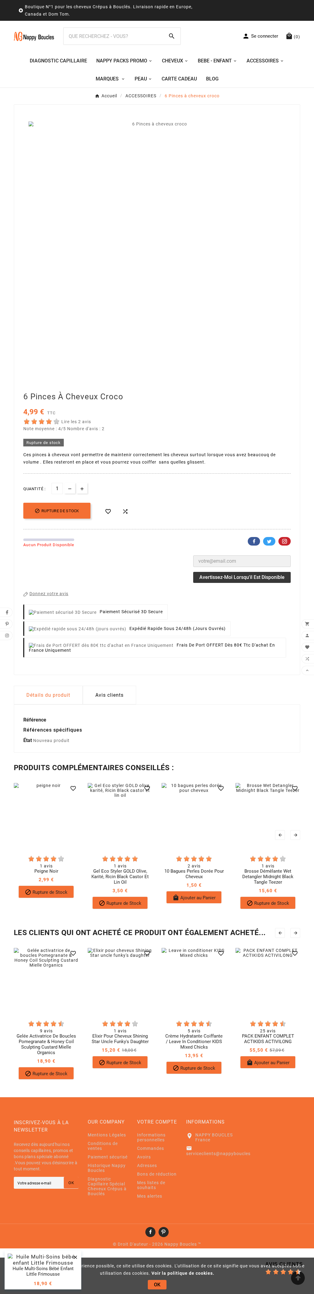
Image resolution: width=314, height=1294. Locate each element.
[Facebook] (150, 1232)
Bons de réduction (157, 1174)
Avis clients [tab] (109, 695)
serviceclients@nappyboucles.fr (221, 1153)
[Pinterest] (164, 1232)
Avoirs (144, 1156)
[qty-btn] (82, 488)
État (28, 740)
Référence (34, 720)
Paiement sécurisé (108, 1156)
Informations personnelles (151, 1137)
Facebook (254, 541)
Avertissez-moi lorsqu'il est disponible (242, 577)
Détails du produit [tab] (48, 695)
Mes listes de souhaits (151, 1185)
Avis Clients (284, 1264)
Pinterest (284, 541)
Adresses (147, 1165)
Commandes (150, 1148)
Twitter (269, 541)
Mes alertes (149, 1196)
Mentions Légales (107, 1134)
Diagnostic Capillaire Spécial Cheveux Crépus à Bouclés (107, 1186)
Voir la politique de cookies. (182, 1273)
